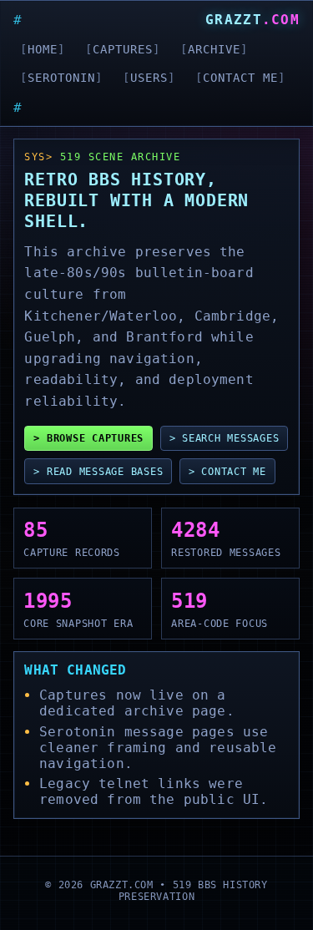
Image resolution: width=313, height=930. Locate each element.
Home (43, 49)
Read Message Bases (105, 471)
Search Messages (230, 438)
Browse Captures (95, 438)
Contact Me (240, 77)
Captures (123, 49)
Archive (214, 49)
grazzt (252, 20)
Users (149, 77)
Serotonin (61, 77)
